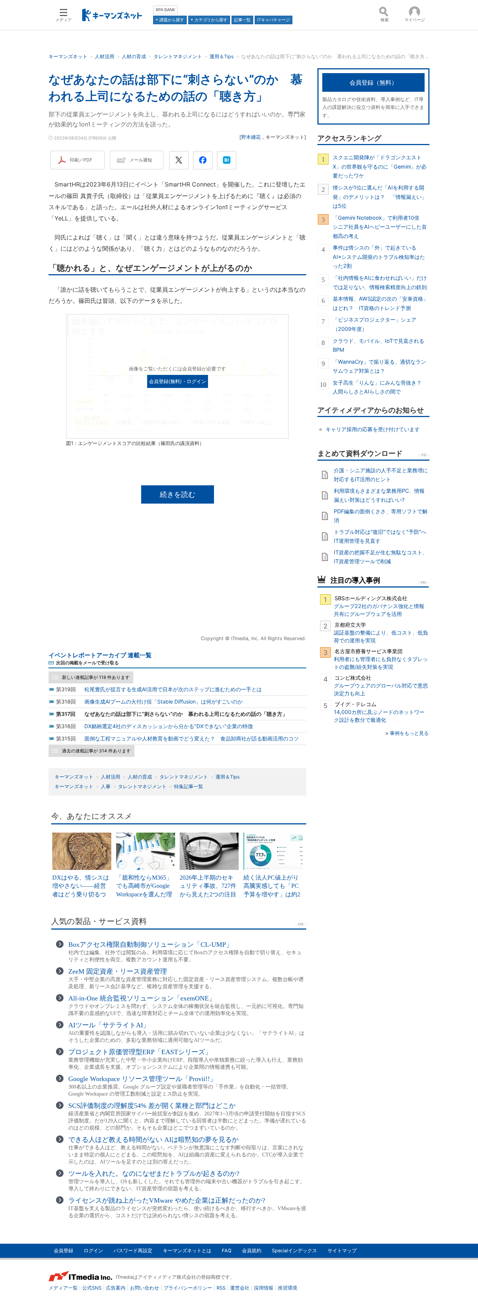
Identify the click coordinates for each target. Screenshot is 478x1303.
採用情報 (263, 1288)
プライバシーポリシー (188, 1288)
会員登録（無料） (373, 82)
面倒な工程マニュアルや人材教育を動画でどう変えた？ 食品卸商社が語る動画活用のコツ (191, 738)
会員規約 (251, 1250)
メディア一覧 (63, 1288)
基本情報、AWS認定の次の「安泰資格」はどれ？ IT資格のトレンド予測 (380, 303)
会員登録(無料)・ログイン (177, 381)
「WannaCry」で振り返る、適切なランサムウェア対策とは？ (379, 366)
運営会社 (239, 1288)
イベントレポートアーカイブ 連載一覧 (100, 655)
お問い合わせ (144, 1288)
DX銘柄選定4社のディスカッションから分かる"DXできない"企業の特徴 (168, 726)
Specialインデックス (294, 1250)
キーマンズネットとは (187, 1250)
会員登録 (63, 1250)
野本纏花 (251, 137)
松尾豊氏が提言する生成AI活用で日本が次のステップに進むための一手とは (173, 689)
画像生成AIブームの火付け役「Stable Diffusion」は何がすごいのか (163, 701)
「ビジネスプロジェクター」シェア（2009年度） (374, 324)
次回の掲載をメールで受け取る (87, 662)
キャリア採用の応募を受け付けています (373, 429)
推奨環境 (287, 1288)
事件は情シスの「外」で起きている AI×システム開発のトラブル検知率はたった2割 (379, 256)
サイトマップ (342, 1250)
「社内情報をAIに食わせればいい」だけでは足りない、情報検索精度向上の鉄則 (380, 282)
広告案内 (115, 1288)
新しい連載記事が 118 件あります (96, 677)
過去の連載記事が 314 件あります (96, 751)
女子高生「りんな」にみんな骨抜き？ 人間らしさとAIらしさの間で (380, 387)
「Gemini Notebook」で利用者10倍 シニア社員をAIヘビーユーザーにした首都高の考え (380, 226)
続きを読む (177, 494)
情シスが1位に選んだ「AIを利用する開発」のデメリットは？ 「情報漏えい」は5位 (380, 196)
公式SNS (92, 1288)
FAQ (227, 1250)
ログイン (93, 1250)
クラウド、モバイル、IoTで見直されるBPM (378, 345)
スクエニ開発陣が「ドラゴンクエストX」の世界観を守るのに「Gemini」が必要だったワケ (379, 166)
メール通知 (141, 160)
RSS (221, 1288)
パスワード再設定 (133, 1250)
